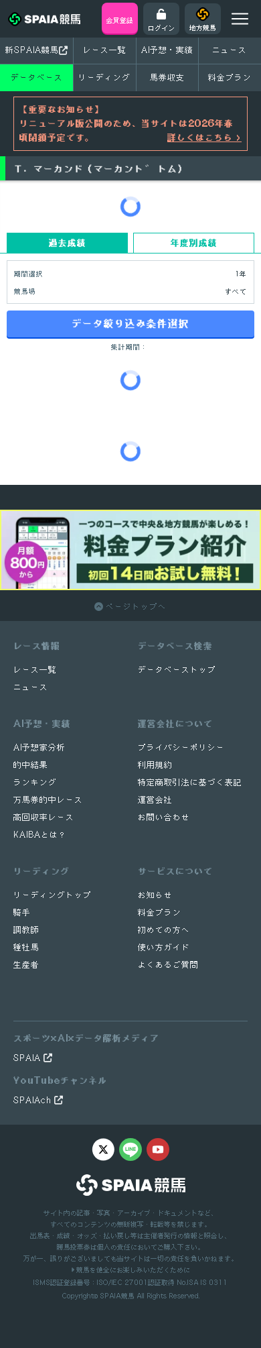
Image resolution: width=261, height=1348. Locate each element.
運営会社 (155, 799)
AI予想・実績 (167, 50)
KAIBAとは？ (40, 834)
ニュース (229, 50)
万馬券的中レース (48, 799)
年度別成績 (194, 242)
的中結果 (30, 765)
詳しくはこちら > (204, 137)
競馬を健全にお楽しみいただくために (132, 1269)
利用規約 (155, 765)
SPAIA (28, 1058)
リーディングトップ (52, 895)
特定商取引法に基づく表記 (190, 782)
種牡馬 (26, 947)
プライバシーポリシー (181, 747)
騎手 (22, 912)
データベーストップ (177, 669)
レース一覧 (104, 50)
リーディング (104, 77)
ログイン (161, 27)
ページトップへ (135, 606)
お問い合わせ (164, 817)
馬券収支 (167, 77)
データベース (37, 77)
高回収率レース (43, 817)
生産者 (26, 964)
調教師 (26, 929)
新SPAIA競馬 (32, 50)
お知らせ (155, 895)
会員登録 (119, 20)
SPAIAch (33, 1100)
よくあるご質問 (168, 964)
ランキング (35, 782)
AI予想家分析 (39, 747)
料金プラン (159, 912)
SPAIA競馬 (117, 1295)
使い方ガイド (164, 947)
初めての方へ (164, 929)
